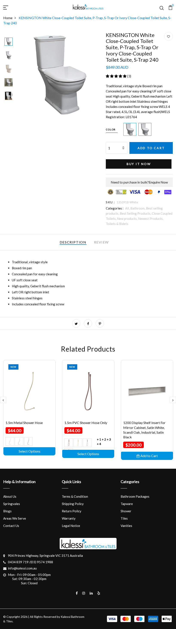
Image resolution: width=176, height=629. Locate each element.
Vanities (126, 526)
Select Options (29, 451)
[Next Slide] (173, 400)
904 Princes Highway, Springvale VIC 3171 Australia (45, 555)
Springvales (11, 504)
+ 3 (109, 439)
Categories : (114, 208)
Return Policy (71, 511)
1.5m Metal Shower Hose (24, 423)
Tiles (124, 518)
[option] (8, 42)
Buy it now (139, 164)
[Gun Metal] (28, 441)
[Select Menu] (10, 6)
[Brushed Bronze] (68, 442)
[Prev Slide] (3, 400)
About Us (9, 496)
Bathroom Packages (135, 496)
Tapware (127, 504)
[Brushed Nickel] (87, 442)
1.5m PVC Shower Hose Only (85, 423)
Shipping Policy (73, 504)
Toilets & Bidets (117, 224)
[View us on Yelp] (98, 593)
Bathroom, (138, 208)
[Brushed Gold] (78, 442)
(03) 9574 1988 (41, 562)
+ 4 (99, 444)
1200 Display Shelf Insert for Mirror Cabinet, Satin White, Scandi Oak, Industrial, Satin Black (144, 430)
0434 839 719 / (19, 562)
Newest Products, (150, 218)
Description (73, 242)
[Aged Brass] (10, 441)
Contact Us (11, 526)
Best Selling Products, (136, 213)
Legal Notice (71, 526)
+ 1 (99, 439)
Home (7, 18)
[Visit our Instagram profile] (83, 593)
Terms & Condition (75, 496)
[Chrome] (19, 441)
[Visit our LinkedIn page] (91, 593)
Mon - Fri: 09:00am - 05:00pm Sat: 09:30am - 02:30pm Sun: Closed (29, 579)
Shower (126, 511)
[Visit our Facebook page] (77, 593)
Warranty (69, 518)
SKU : (110, 202)
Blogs (7, 511)
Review (101, 242)
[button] (116, 76)
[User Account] (168, 36)
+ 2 (104, 439)
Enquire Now (158, 182)
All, (127, 208)
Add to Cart (151, 148)
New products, (127, 218)
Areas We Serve (14, 518)
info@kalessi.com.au (22, 568)
